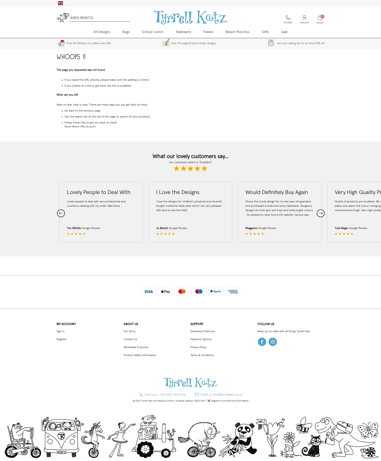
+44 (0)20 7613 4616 (172, 394)
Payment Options (201, 339)
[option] (101, 212)
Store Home (71, 126)
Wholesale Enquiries (136, 347)
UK (59, 3)
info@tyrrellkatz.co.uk (227, 394)
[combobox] (100, 17)
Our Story (129, 331)
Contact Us (130, 339)
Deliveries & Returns (202, 331)
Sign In (60, 331)
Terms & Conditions (202, 355)
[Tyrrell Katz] (190, 17)
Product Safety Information (140, 355)
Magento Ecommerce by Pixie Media (229, 401)
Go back (69, 110)
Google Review (91, 228)
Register (62, 339)
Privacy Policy (198, 347)
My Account (88, 126)
